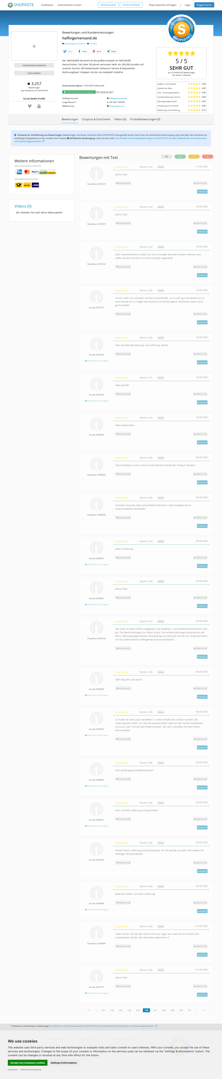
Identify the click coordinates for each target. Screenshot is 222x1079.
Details (161, 167)
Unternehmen (131, 5)
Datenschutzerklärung (31, 1069)
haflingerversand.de (118, 98)
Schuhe (93, 43)
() (201, 183)
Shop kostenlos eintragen (162, 4)
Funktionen (47, 4)
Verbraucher (108, 5)
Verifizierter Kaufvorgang (97, 361)
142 (112, 1010)
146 (146, 1010)
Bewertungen (70, 119)
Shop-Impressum (116, 106)
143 (121, 1010)
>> (203, 1010)
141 (103, 1010)
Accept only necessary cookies (27, 1062)
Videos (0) (120, 119)
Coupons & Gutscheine (96, 119)
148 (164, 1010)
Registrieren (204, 5)
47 (167, 156)
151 (189, 1010)
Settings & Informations (64, 1062)
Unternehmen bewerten (34, 65)
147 (155, 1010)
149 (172, 1010)
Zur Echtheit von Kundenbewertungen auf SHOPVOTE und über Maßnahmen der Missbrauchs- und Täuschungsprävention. (102, 1026)
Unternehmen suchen (70, 4)
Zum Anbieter (34, 73)
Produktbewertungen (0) (145, 119)
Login (188, 4)
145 (138, 1010)
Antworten (202, 191)
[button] (68, 51)
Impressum (13, 1069)
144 (129, 1010)
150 (181, 1010)
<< (89, 1010)
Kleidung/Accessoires (75, 43)
